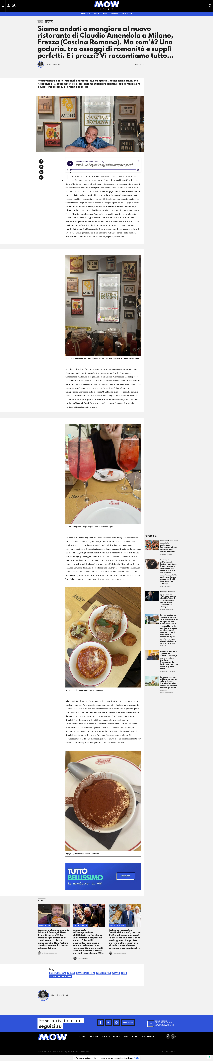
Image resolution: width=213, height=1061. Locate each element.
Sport (105, 14)
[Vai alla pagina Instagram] (173, 1036)
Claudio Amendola (85, 973)
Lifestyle (97, 14)
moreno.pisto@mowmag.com (164, 1026)
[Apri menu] (3, 6)
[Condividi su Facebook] (41, 161)
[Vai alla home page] (106, 4)
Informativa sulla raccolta (85, 1058)
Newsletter (128, 1023)
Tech (142, 1037)
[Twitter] (108, 1022)
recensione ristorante (60, 977)
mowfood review (44, 925)
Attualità (85, 14)
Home (40, 22)
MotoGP (116, 1037)
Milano (115, 973)
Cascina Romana (57, 973)
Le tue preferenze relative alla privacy (116, 1058)
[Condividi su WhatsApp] (41, 172)
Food (124, 973)
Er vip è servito (80, 925)
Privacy (173, 1052)
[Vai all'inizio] (52, 1037)
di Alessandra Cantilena (49, 953)
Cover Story (126, 14)
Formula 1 (105, 1037)
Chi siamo (165, 1052)
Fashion (150, 1037)
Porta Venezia (103, 973)
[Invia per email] (41, 177)
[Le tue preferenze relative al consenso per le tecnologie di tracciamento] (209, 1057)
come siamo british (117, 925)
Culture (114, 14)
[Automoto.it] (8, 6)
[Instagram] (116, 1022)
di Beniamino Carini (119, 953)
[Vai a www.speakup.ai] (138, 160)
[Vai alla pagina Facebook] (168, 1036)
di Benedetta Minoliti (52, 64)
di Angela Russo (83, 958)
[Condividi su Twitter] (41, 167)
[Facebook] (100, 1022)
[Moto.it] (14, 6)
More (40, 901)
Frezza (71, 973)
